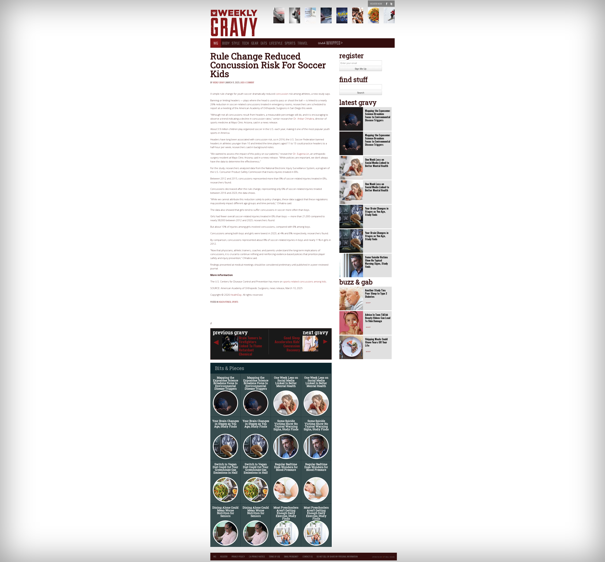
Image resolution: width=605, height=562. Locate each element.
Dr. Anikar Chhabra (304, 118)
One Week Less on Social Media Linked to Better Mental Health (286, 382)
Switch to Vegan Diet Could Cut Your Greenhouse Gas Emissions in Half (225, 468)
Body (226, 43)
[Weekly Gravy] (239, 23)
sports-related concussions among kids (304, 281)
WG (215, 43)
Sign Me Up (360, 68)
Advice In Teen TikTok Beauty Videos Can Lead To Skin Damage (377, 318)
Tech (245, 43)
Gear (254, 43)
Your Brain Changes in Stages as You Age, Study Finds (225, 423)
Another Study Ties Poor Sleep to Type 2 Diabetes (376, 293)
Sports (290, 43)
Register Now (376, 3)
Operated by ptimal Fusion (383, 556)
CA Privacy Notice (257, 556)
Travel (302, 43)
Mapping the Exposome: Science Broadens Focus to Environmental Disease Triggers (225, 383)
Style (236, 43)
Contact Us (307, 556)
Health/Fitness (225, 301)
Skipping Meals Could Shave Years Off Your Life (376, 342)
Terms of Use (274, 556)
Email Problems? (291, 556)
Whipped (330, 43)
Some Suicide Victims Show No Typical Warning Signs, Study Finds (286, 425)
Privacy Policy (238, 556)
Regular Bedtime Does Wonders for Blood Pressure (286, 467)
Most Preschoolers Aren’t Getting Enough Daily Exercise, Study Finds (286, 513)
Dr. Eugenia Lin (301, 153)
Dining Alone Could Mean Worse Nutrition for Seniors (225, 512)
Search (360, 92)
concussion (282, 93)
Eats (264, 43)
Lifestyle (276, 43)
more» (368, 302)
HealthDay (236, 294)
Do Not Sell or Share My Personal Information (337, 556)
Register (224, 556)
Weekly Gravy (219, 82)
